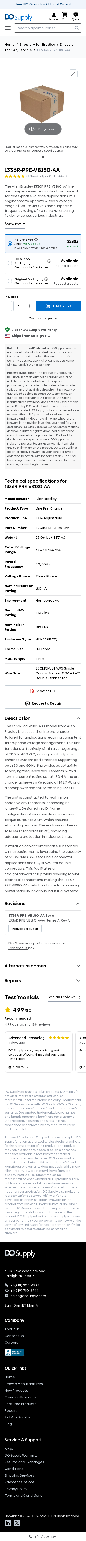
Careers (11, 1342)
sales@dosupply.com (28, 1295)
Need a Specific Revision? (48, 176)
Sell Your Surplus (18, 1417)
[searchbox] (47, 28)
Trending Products (20, 1397)
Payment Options (20, 1482)
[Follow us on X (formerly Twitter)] (17, 1523)
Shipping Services (19, 1475)
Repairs (11, 1410)
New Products (16, 1390)
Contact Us (14, 1335)
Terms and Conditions (23, 1495)
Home (10, 44)
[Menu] (9, 28)
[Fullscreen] (73, 73)
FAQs (9, 1448)
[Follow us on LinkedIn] (8, 1523)
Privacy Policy (16, 1488)
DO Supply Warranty (21, 1455)
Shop (23, 44)
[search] (76, 28)
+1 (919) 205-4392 (25, 1285)
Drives (65, 44)
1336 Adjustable (18, 50)
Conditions (14, 1468)
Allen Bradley (44, 44)
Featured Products (20, 1403)
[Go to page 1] (43, 157)
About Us (12, 1329)
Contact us (18, 151)
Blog (8, 1423)
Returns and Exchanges (24, 1462)
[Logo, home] (20, 17)
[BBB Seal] (43, 1352)
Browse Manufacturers (24, 1383)
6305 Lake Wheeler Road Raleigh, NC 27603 (25, 1273)
